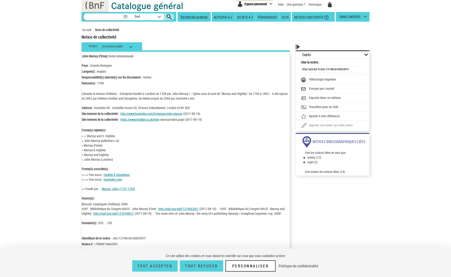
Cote (285, 17)
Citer (310, 62)
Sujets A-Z (245, 17)
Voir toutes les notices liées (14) (325, 171)
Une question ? (296, 4)
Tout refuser (201, 266)
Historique (315, 4)
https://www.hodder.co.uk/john (140, 119)
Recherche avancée (194, 16)
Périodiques (267, 17)
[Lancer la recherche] (169, 17)
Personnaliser (250, 266)
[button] (125, 16)
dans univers (350, 18)
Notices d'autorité (308, 17)
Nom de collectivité (107, 29)
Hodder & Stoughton (117, 174)
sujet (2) (312, 162)
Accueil (86, 29)
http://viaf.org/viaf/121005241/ (178, 209)
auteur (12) (314, 157)
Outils (306, 54)
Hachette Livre (113, 179)
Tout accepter (155, 266)
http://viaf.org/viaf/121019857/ (113, 213)
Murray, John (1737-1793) (118, 189)
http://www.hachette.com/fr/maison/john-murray (152, 113)
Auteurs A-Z (223, 17)
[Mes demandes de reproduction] (330, 5)
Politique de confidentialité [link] (298, 266)
